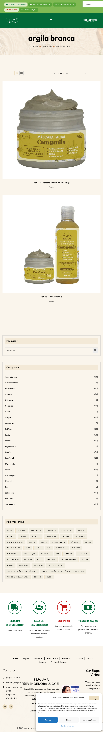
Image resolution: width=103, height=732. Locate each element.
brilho (10, 536)
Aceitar (48, 720)
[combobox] (70, 73)
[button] (94, 698)
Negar (68, 720)
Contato (42, 662)
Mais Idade (10, 464)
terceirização (55, 565)
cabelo (23, 536)
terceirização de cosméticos (22, 571)
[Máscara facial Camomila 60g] (51, 130)
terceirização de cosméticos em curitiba (63, 571)
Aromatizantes (11, 382)
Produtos (47, 46)
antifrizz (51, 530)
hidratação (30, 554)
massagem (83, 554)
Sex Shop (9, 498)
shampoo (38, 565)
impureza (46, 554)
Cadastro (79, 658)
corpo (32, 542)
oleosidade (13, 559)
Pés (6, 487)
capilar (66, 536)
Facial (51, 187)
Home (35, 46)
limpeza (68, 554)
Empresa (26, 658)
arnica (81, 530)
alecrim (21, 530)
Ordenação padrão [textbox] (60, 73)
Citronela (9, 400)
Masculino (9, 481)
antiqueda (66, 530)
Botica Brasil (10, 388)
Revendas (66, 658)
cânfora (75, 542)
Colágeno (80, 536)
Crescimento (58, 542)
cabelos (36, 536)
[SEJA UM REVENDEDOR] (39, 607)
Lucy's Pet (9, 458)
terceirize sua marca (18, 577)
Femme (8, 440)
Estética (8, 429)
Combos (8, 411)
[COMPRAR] (63, 607)
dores (88, 542)
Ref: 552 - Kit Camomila (51, 296)
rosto (85, 559)
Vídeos (90, 658)
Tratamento (10, 504)
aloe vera (36, 530)
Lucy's (51, 301)
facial (39, 548)
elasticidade (13, 548)
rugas (10, 565)
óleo (49, 577)
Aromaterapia (11, 377)
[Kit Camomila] (51, 244)
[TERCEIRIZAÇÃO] (88, 607)
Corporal (9, 417)
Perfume (51, 559)
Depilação (9, 423)
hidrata (76, 548)
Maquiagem (10, 475)
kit (57, 554)
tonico (37, 577)
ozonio (28, 559)
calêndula (51, 536)
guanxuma (61, 548)
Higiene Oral (10, 446)
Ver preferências (89, 720)
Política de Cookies (67, 726)
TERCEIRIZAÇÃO (88, 620)
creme (44, 542)
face (28, 548)
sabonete (23, 565)
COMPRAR (64, 620)
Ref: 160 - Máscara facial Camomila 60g (51, 182)
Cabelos (8, 394)
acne (9, 530)
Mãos (7, 469)
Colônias (9, 406)
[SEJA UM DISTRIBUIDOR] (14, 607)
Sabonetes (9, 493)
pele (39, 559)
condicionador (15, 542)
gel (49, 548)
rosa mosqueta (68, 559)
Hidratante (13, 554)
